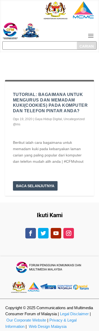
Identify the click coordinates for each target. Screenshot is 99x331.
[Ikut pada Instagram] (68, 233)
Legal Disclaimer (74, 314)
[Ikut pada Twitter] (43, 233)
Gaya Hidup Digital (48, 119)
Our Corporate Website (26, 320)
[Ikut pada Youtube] (56, 233)
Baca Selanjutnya (35, 186)
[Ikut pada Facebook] (30, 233)
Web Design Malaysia (48, 326)
